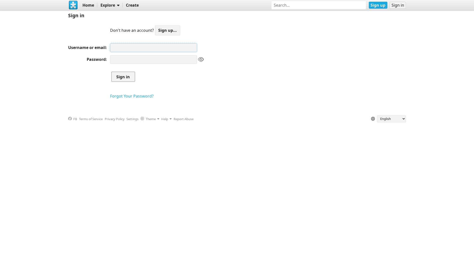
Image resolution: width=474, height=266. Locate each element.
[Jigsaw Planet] (73, 5)
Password (96, 59)
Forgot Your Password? (132, 96)
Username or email (87, 47)
